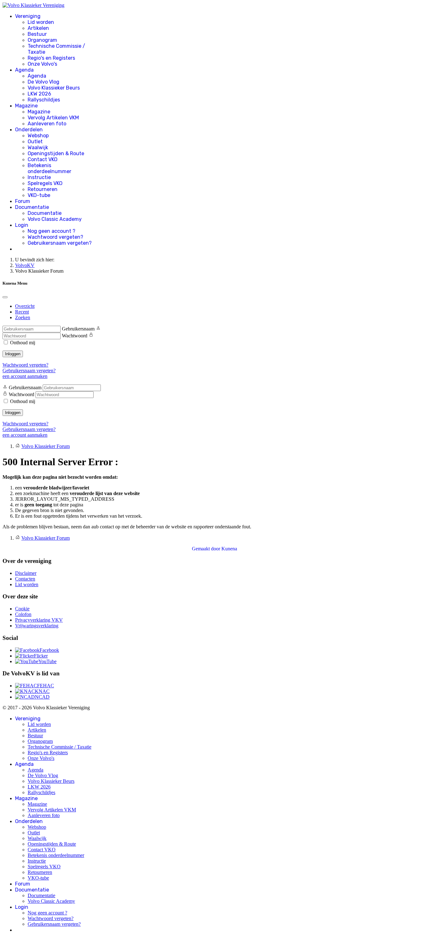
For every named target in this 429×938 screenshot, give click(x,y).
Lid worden (41, 22)
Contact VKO (42, 159)
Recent (22, 311)
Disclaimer (25, 573)
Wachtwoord (74, 335)
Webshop (38, 136)
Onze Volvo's (42, 64)
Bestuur (37, 34)
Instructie (39, 177)
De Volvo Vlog (43, 82)
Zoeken (22, 317)
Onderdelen (29, 130)
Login (21, 225)
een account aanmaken (25, 376)
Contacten (25, 578)
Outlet (35, 142)
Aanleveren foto (47, 124)
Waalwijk (38, 147)
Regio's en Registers (51, 58)
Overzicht (25, 306)
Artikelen (38, 28)
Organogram (42, 40)
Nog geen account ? (51, 231)
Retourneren (42, 189)
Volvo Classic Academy (55, 219)
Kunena (229, 548)
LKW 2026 (39, 94)
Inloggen (12, 354)
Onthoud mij (22, 342)
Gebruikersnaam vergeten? (60, 243)
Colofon (23, 614)
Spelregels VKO (45, 183)
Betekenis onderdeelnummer (49, 168)
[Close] (5, 297)
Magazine (26, 106)
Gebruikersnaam (78, 328)
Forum (22, 201)
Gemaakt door (206, 548)
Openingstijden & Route (56, 153)
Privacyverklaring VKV (39, 620)
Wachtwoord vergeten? (55, 237)
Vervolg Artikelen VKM (53, 118)
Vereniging (28, 16)
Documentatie (32, 207)
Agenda (24, 70)
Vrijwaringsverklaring (36, 625)
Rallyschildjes (44, 100)
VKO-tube (39, 195)
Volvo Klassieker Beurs (54, 88)
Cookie (22, 608)
